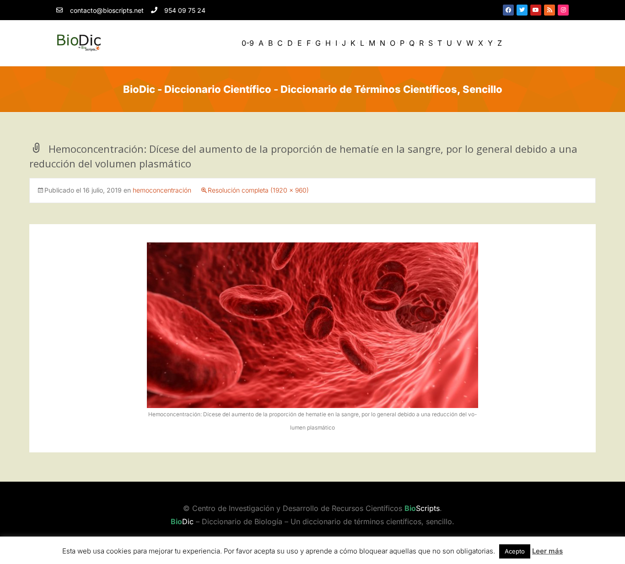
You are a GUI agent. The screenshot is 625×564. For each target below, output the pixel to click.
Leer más (547, 551)
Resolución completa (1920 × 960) (258, 190)
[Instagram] (563, 10)
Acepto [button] (515, 551)
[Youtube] (535, 10)
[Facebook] (508, 10)
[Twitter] (522, 10)
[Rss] (549, 10)
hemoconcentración (162, 190)
